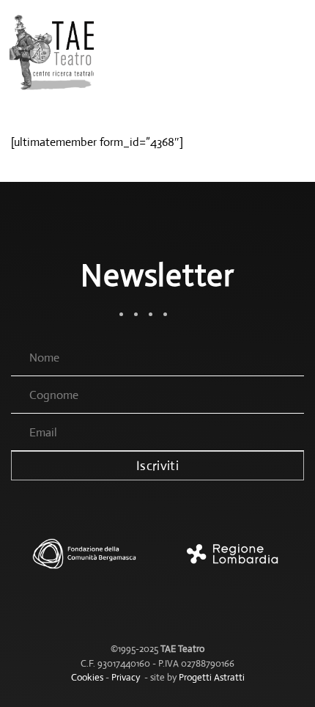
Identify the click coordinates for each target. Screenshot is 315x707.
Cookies (87, 677)
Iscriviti (157, 466)
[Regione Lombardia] (231, 561)
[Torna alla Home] (53, 51)
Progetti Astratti (212, 677)
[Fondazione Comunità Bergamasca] (84, 561)
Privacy (125, 677)
